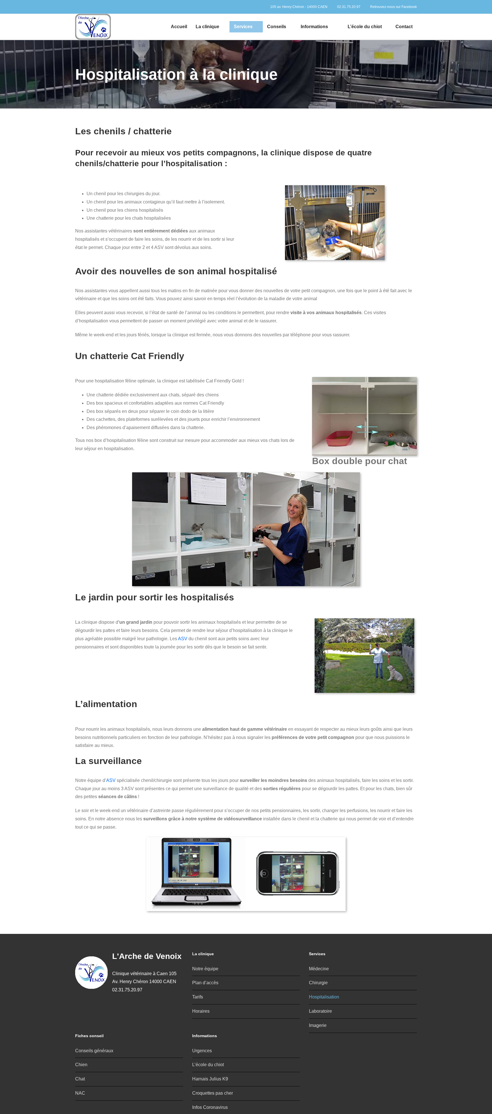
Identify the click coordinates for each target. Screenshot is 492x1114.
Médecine (319, 968)
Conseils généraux (94, 1050)
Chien (81, 1064)
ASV (182, 638)
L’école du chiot (208, 1064)
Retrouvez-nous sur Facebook (393, 7)
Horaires (201, 1011)
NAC (80, 1093)
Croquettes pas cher (212, 1093)
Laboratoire (320, 1011)
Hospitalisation (324, 996)
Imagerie (318, 1025)
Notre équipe (205, 968)
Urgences (202, 1050)
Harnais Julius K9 (210, 1078)
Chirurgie (318, 982)
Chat (80, 1078)
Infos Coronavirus (210, 1107)
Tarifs (197, 996)
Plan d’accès (205, 982)
